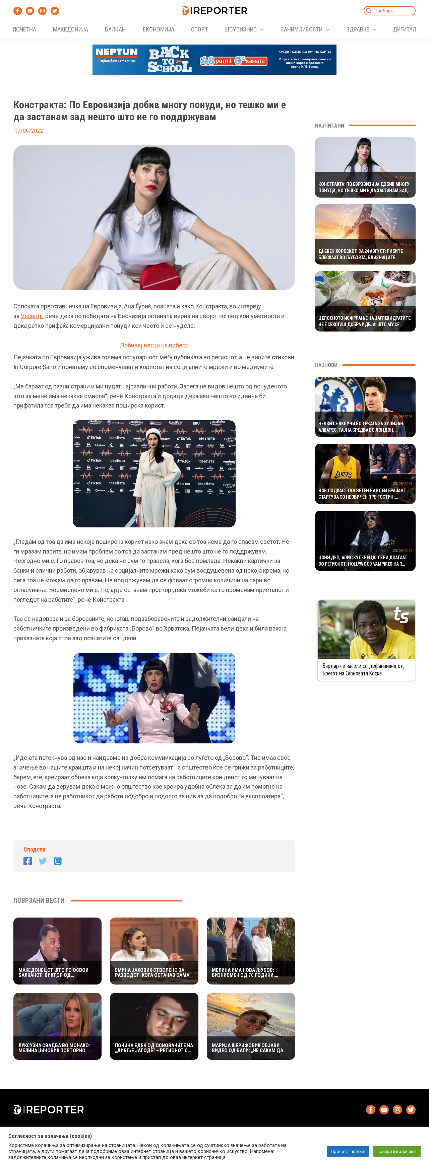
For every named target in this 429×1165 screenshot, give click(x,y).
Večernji (32, 315)
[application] (260, 29)
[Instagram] (42, 11)
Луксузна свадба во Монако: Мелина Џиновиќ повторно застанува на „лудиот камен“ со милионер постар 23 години (57, 1048)
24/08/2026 (402, 244)
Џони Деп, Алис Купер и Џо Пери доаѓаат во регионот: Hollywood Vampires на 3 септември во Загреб (362, 561)
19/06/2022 (402, 177)
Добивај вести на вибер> (154, 345)
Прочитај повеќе (348, 1151)
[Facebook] (17, 11)
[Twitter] (55, 11)
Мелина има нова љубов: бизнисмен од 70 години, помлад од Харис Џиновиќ (245, 973)
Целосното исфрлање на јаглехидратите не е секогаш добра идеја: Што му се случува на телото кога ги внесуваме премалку (364, 321)
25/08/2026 (402, 311)
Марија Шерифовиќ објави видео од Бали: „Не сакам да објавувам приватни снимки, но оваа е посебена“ (249, 1048)
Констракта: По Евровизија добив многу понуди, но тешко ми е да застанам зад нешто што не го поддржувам (364, 187)
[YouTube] (30, 11)
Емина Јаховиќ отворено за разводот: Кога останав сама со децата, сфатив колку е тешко (152, 973)
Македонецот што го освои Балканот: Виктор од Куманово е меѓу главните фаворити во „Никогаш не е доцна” (53, 973)
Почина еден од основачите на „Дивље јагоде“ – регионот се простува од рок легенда (154, 1048)
